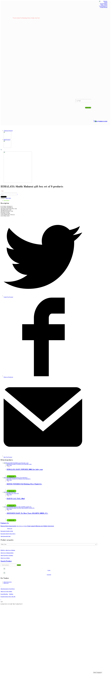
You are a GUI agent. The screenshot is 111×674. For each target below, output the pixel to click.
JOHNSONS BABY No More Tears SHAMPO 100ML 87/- (27, 513)
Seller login (6, 583)
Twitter (48, 570)
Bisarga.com (9, 528)
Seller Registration (7, 582)
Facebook (49, 574)
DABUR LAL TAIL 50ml (16, 498)
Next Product (7, 139)
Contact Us (5, 523)
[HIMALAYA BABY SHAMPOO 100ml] (7, 138)
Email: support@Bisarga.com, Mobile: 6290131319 (40, 526)
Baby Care (8, 198)
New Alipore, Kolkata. (14, 526)
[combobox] (49, 544)
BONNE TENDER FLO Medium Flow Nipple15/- (24, 484)
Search (18, 565)
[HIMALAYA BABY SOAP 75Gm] (7, 147)
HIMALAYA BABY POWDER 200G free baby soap (25, 469)
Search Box (88, 107)
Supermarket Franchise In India (7, 531)
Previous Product (8, 130)
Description (6, 200)
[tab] (43, 200)
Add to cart (3, 196)
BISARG (8, 550)
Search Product (6, 561)
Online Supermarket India (5, 536)
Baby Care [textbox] (48, 544)
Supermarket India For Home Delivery (8, 533)
